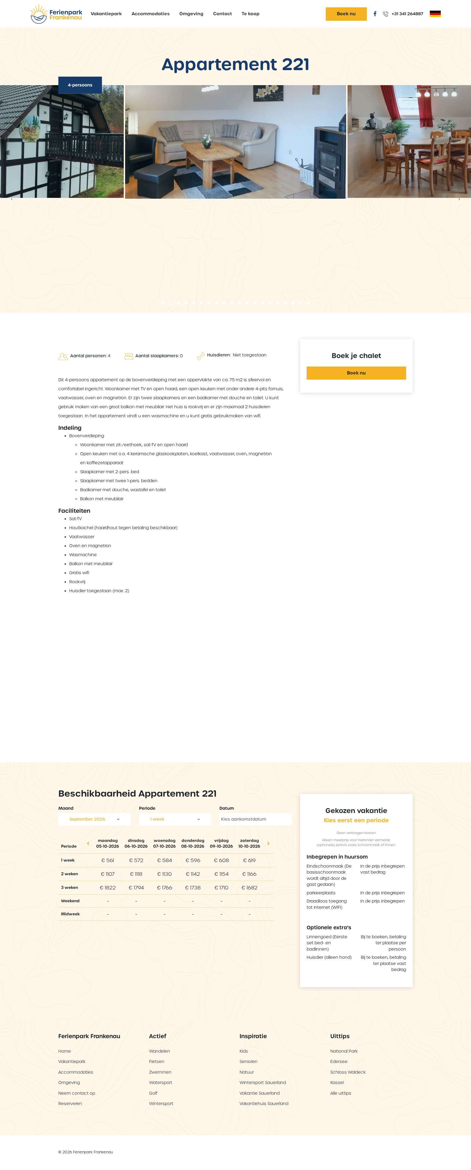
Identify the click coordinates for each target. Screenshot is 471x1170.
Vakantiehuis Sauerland (264, 1103)
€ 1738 (193, 887)
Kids (244, 1051)
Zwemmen (160, 1072)
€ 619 (249, 860)
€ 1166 (249, 874)
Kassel (337, 1082)
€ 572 (136, 860)
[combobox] (94, 819)
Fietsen (156, 1061)
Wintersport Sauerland (263, 1082)
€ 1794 (136, 887)
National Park (344, 1051)
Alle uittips (340, 1093)
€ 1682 (249, 887)
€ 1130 (164, 874)
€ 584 (164, 860)
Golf (153, 1093)
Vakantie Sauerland (260, 1093)
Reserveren (70, 1103)
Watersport (160, 1082)
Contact (222, 14)
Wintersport (161, 1103)
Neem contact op (76, 1093)
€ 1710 (221, 887)
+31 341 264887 (407, 14)
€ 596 (193, 860)
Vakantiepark (106, 14)
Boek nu (346, 14)
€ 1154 (222, 874)
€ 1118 (136, 874)
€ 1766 (164, 887)
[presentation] (12, 199)
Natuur (247, 1072)
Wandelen (159, 1051)
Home (64, 1051)
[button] (163, 303)
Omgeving (191, 14)
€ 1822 (108, 887)
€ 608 (221, 860)
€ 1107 (107, 874)
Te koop (250, 14)
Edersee (339, 1061)
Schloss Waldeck (348, 1072)
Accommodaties (151, 14)
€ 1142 (193, 874)
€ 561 (107, 860)
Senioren (249, 1061)
